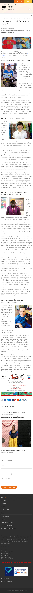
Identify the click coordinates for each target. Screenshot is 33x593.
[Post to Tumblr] (13, 400)
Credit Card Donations (7, 522)
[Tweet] (8, 400)
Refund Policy (5, 578)
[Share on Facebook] (5, 400)
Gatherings (3, 32)
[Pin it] (15, 400)
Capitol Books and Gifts (7, 525)
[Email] (23, 400)
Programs (3, 503)
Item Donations (5, 516)
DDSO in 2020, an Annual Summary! (13, 417)
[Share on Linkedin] (20, 400)
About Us (3, 500)
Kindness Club (5, 510)
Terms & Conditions (6, 581)
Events (3, 506)
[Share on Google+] (10, 400)
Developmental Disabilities (23, 30)
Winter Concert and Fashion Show (13, 451)
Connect (27, 1)
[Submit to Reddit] (18, 400)
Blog (2, 513)
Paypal (3, 519)
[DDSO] (16, 7)
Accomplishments (12, 30)
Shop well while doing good (8, 528)
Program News (10, 32)
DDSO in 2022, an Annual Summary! (13, 412)
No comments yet (7, 34)
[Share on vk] (25, 400)
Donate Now (19, 1)
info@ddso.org (6, 555)
